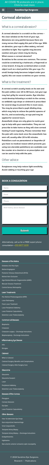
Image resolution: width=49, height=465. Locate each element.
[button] (3, 10)
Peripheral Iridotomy (9, 385)
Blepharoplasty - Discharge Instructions (15, 335)
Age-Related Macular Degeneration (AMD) (16, 280)
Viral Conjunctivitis (8, 426)
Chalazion (5, 328)
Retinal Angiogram (8, 269)
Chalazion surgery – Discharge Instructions (17, 332)
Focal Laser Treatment (9, 304)
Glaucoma (5, 375)
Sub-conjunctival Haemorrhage (12, 422)
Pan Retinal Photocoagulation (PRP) (14, 297)
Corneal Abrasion (8, 402)
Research (18, 461)
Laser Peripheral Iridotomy (11, 308)
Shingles (5, 348)
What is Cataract (7, 358)
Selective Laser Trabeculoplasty (13, 315)
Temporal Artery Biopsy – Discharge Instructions (18, 433)
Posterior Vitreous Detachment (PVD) (15, 273)
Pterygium (5, 398)
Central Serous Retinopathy (11, 287)
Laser (4, 382)
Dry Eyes (5, 406)
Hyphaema (6, 440)
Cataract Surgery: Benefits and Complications (18, 361)
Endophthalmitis (7, 437)
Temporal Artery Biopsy (10, 430)
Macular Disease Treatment (11, 284)
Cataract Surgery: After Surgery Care (15, 365)
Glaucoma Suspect (8, 378)
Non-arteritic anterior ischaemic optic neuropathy (19, 444)
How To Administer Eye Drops (12, 419)
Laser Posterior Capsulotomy (12, 311)
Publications (30, 461)
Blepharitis (5, 324)
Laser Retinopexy (8, 301)
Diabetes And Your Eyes (10, 266)
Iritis (3, 345)
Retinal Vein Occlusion (10, 277)
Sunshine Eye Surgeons (26, 10)
